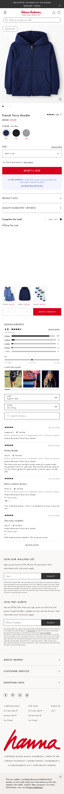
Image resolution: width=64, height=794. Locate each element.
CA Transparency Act (19, 765)
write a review (54, 329)
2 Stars (7, 347)
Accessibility (51, 761)
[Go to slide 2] (6, 106)
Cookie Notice (35, 761)
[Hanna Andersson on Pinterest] (13, 695)
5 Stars (7, 336)
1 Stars (7, 351)
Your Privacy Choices (44, 765)
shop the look (10, 29)
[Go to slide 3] (10, 106)
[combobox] (32, 153)
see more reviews (32, 544)
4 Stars (7, 340)
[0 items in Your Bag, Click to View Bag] (59, 12)
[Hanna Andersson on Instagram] (20, 695)
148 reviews (28, 162)
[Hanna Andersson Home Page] (31, 13)
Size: (5, 146)
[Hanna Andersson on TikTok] (27, 695)
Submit (51, 576)
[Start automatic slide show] (59, 5)
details (37, 5)
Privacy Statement (34, 787)
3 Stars (7, 344)
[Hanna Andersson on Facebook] (6, 695)
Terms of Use (31, 631)
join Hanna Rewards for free (32, 185)
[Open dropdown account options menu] (53, 12)
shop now (28, 5)
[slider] (32, 359)
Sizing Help (56, 147)
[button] (6, 133)
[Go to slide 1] (3, 106)
